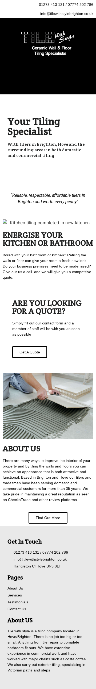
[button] (48, 80)
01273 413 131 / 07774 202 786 (66, 4)
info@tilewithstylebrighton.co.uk (66, 13)
